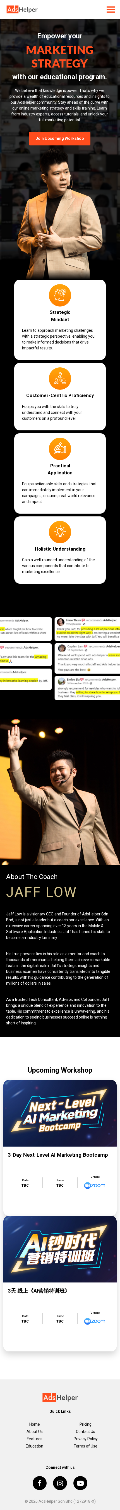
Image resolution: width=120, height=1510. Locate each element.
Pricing (86, 1424)
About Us (35, 1431)
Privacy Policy (86, 1439)
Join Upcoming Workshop (60, 138)
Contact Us (85, 1431)
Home (34, 1424)
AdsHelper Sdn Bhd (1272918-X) (67, 1501)
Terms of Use (85, 1446)
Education (34, 1446)
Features (34, 1439)
